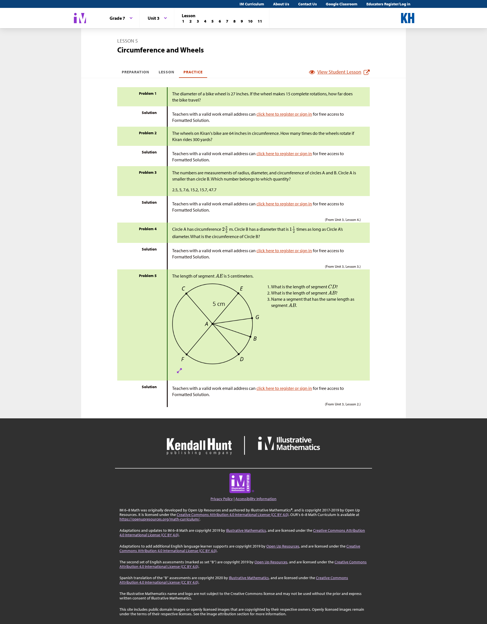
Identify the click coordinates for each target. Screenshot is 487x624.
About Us (281, 3)
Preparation (136, 71)
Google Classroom (341, 3)
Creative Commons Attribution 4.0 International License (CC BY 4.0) (233, 514)
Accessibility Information (255, 498)
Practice (193, 71)
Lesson (166, 71)
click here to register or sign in (284, 114)
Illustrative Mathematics (246, 530)
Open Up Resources (282, 546)
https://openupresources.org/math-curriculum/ (159, 519)
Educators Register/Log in (388, 3)
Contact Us (307, 3)
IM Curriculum (252, 3)
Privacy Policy (222, 498)
